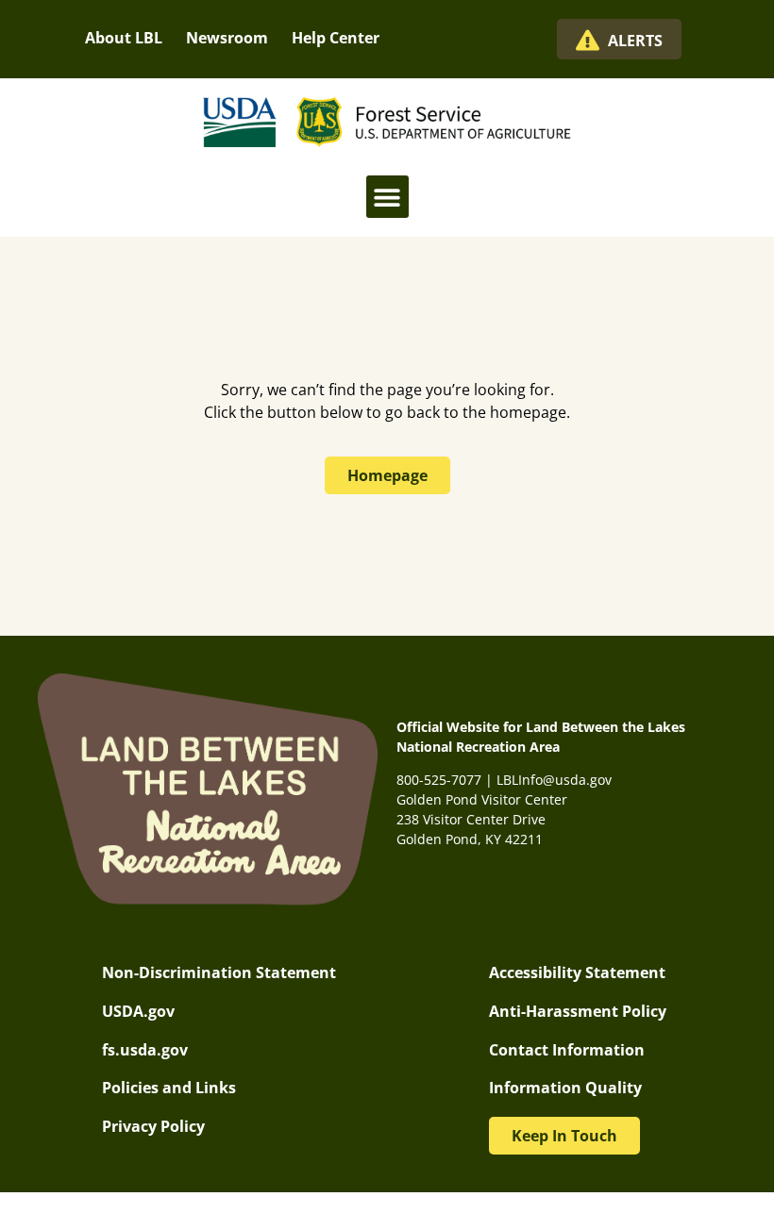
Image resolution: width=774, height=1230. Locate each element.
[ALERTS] (587, 40)
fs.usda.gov (145, 1049)
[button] (387, 196)
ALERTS (635, 40)
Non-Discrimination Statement (219, 972)
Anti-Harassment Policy (577, 1011)
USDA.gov (138, 1011)
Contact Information (567, 1049)
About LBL (123, 37)
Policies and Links (169, 1087)
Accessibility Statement (577, 972)
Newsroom (227, 37)
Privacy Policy (153, 1126)
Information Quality (565, 1087)
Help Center (335, 37)
